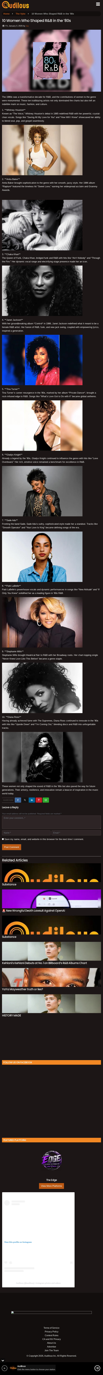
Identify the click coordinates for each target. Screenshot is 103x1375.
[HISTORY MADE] (51, 1003)
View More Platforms (51, 1186)
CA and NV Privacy (51, 1339)
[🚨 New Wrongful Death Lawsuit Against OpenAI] (51, 898)
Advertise (51, 1347)
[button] (98, 4)
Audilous (19, 1283)
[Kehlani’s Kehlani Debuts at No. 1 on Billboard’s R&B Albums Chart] (51, 951)
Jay (27, 26)
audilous (30, 1283)
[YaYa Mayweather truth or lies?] (51, 977)
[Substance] (51, 872)
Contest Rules (51, 1335)
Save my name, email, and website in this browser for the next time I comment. (44, 839)
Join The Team (52, 1350)
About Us (51, 1343)
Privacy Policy (51, 1332)
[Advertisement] (51, 1040)
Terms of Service (51, 1328)
